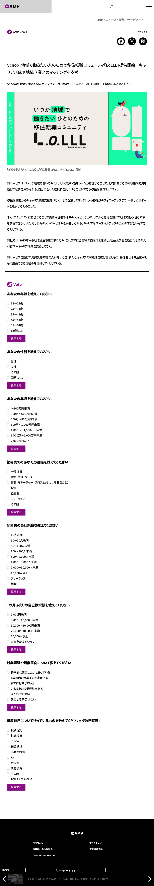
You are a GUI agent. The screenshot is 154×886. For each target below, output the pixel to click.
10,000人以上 (19, 573)
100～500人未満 (21, 551)
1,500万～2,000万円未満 (26, 435)
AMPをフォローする (66, 870)
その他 (15, 372)
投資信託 (16, 730)
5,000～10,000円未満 (24, 620)
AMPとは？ (38, 842)
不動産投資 (18, 752)
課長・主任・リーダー (23, 477)
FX (12, 757)
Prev (5, 879)
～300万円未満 (20, 408)
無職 (13, 584)
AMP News (20, 32)
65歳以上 (16, 330)
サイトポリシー (96, 842)
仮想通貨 (16, 746)
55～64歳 (17, 325)
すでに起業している (22, 683)
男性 (13, 361)
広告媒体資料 (96, 849)
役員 (13, 488)
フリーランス (18, 499)
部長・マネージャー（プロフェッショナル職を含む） (40, 482)
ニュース (111, 19)
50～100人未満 (20, 546)
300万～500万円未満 (24, 414)
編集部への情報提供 (43, 849)
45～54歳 (17, 320)
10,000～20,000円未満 (25, 625)
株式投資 (16, 736)
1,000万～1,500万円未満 (26, 430)
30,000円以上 (19, 636)
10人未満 (16, 535)
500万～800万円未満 (24, 419)
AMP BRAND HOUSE (44, 855)
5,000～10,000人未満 (24, 567)
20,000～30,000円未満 (25, 631)
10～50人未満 (19, 540)
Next (149, 879)
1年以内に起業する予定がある (29, 678)
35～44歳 (17, 314)
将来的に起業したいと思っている (30, 672)
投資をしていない (21, 779)
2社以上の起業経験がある (27, 689)
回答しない (17, 377)
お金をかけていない (23, 642)
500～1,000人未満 (22, 557)
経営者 (15, 493)
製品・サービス (129, 19)
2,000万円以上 (20, 441)
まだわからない (20, 694)
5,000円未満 (18, 614)
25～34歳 (17, 309)
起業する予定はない (23, 699)
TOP (100, 19)
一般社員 (16, 472)
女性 (13, 367)
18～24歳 (17, 303)
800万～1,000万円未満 (25, 424)
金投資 (15, 763)
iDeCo (15, 741)
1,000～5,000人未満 (23, 562)
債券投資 (16, 768)
